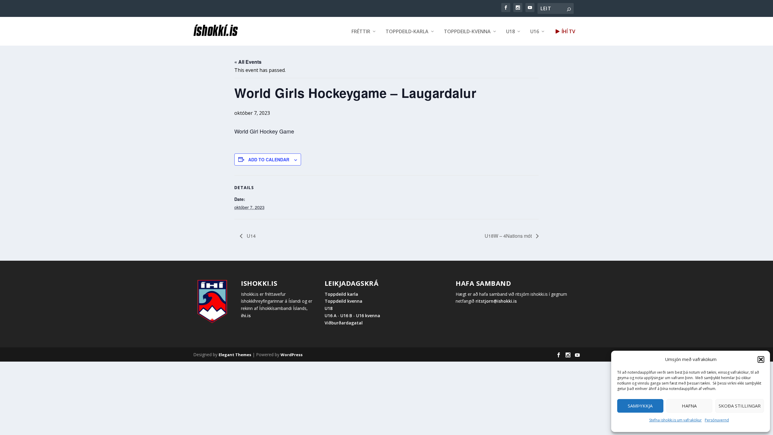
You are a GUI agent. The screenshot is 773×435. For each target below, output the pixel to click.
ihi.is (246, 315)
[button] (761, 359)
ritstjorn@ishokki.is (496, 301)
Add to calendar (268, 159)
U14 (250, 235)
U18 (510, 32)
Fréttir (360, 32)
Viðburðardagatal (344, 323)
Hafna (689, 406)
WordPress (292, 354)
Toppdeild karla (341, 294)
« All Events (247, 61)
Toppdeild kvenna (343, 301)
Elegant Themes (235, 354)
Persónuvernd (717, 420)
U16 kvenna (368, 315)
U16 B (346, 315)
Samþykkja (640, 406)
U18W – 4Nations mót (509, 235)
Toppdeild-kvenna (467, 32)
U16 (534, 32)
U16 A (331, 315)
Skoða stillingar (740, 406)
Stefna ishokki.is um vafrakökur (675, 420)
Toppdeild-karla (407, 32)
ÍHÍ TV (567, 32)
